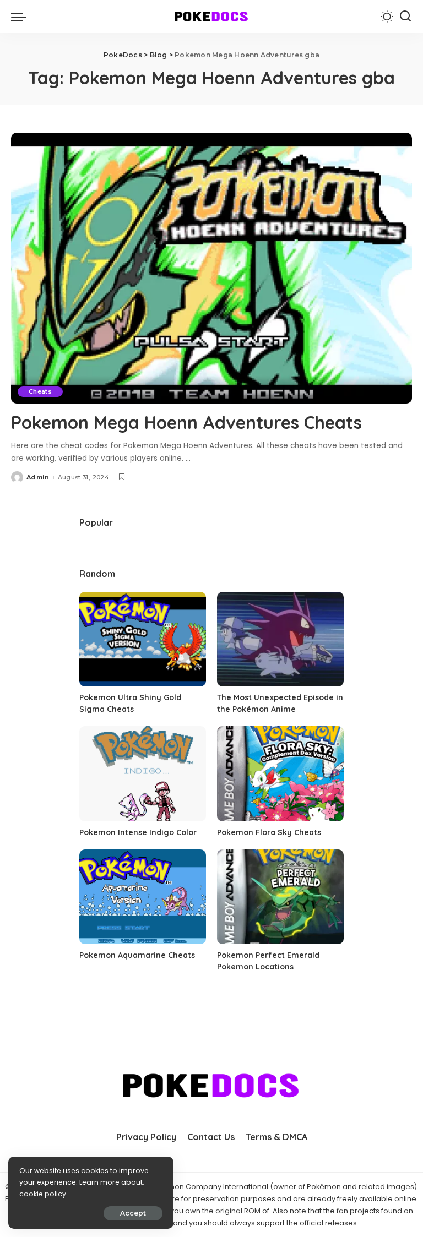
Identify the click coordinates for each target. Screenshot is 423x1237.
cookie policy (42, 1193)
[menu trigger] (21, 16)
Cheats (40, 391)
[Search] (405, 16)
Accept (133, 1213)
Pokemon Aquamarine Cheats (137, 955)
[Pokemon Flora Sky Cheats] (280, 773)
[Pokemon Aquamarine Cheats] (142, 897)
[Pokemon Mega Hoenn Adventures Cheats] (211, 268)
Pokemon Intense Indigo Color (138, 832)
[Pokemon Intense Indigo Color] (142, 773)
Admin (38, 477)
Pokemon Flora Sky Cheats (269, 832)
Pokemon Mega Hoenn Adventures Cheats (186, 422)
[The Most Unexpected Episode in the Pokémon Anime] (280, 639)
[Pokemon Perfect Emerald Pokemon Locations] (280, 897)
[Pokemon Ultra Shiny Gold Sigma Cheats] (142, 639)
